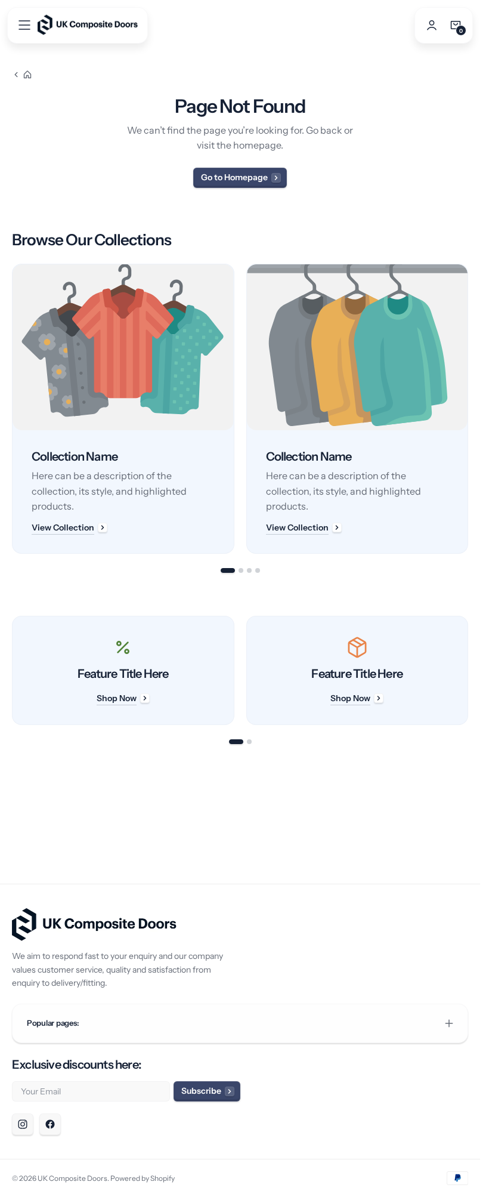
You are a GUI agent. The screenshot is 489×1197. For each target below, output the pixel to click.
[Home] (22, 74)
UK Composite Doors (72, 1178)
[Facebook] (50, 1124)
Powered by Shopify (142, 1178)
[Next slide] (468, 408)
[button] (24, 25)
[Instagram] (22, 1124)
